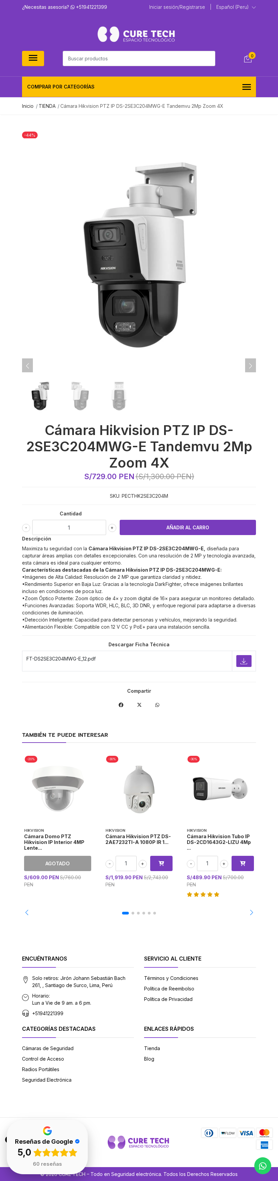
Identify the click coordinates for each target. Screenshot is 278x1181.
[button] (236, 7)
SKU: (115, 496)
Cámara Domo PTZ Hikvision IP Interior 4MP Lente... (54, 842)
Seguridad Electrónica (47, 1080)
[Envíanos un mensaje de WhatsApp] (262, 1165)
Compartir (139, 691)
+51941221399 (47, 1013)
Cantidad (71, 513)
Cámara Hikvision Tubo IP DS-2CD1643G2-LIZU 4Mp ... (219, 842)
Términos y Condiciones (171, 978)
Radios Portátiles (40, 1069)
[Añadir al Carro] (161, 863)
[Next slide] (250, 365)
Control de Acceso (43, 1059)
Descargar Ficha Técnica (139, 644)
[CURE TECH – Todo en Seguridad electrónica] (136, 34)
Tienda (152, 1048)
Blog (149, 1059)
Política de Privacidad (168, 999)
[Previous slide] (27, 365)
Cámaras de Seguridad (48, 1048)
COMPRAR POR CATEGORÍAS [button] (61, 87)
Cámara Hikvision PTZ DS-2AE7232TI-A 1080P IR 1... (138, 839)
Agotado (57, 863)
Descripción (36, 539)
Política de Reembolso (169, 988)
